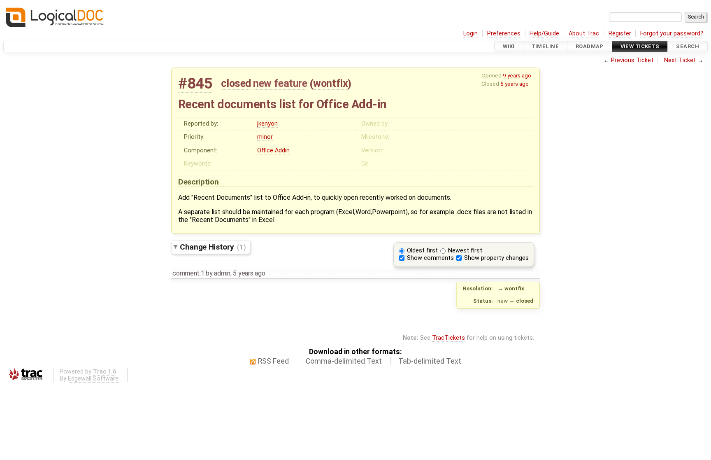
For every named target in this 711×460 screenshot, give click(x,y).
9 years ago (517, 75)
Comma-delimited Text (344, 361)
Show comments (430, 258)
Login (470, 33)
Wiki (509, 46)
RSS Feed (273, 361)
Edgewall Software (93, 378)
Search (687, 46)
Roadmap (590, 46)
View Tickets (640, 46)
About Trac (584, 33)
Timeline (545, 46)
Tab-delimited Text (429, 361)
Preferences (503, 33)
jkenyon (267, 123)
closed (236, 83)
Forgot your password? (671, 33)
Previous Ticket (632, 60)
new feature (280, 83)
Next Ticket (680, 60)
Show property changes (496, 258)
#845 (195, 83)
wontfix (330, 83)
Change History (213, 247)
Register (620, 33)
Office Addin (273, 150)
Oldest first (422, 250)
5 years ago (514, 83)
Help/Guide (544, 33)
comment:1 (188, 273)
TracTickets (448, 337)
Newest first (465, 250)
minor (265, 136)
